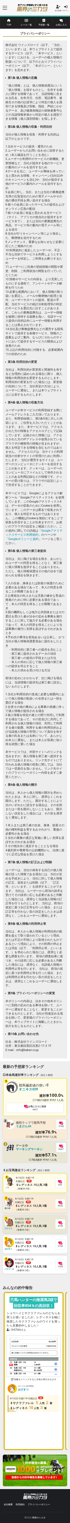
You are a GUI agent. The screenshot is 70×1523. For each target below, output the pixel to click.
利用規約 (20, 1504)
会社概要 (8, 1504)
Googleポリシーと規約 (23, 539)
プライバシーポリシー (39, 1504)
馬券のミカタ (39, 1517)
